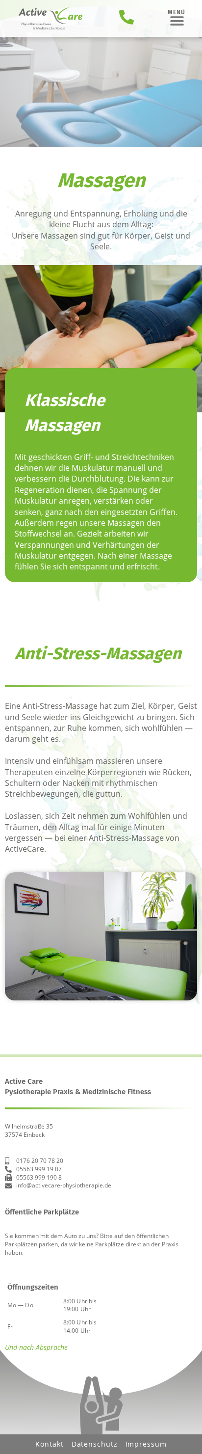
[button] (177, 21)
